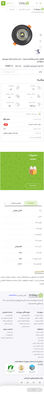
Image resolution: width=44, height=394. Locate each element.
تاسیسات (12, 9)
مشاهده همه (33, 186)
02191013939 (12, 295)
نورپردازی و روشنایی (38, 12)
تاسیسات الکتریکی (24, 9)
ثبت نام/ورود (9, 3)
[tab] (30, 203)
